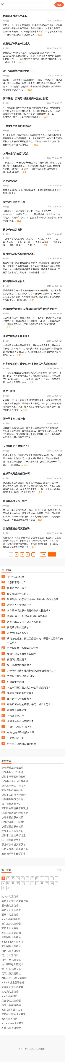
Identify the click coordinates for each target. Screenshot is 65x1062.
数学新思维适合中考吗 (15, 16)
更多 (59, 870)
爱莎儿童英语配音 (11, 1028)
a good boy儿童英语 (12, 941)
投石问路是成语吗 (16, 659)
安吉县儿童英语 (10, 955)
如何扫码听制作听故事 (14, 853)
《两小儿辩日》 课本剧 (19, 727)
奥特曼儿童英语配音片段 (15, 901)
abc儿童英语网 (10, 1018)
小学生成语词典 (15, 577)
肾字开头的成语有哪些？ (20, 721)
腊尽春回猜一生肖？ (18, 593)
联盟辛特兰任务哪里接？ (16, 336)
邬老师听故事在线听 (12, 767)
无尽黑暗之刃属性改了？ (16, 446)
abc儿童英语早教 (11, 919)
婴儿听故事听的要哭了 (14, 844)
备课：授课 (9, 391)
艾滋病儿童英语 (10, 991)
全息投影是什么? (16, 582)
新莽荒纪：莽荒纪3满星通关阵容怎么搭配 (25, 98)
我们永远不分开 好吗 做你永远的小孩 (27, 616)
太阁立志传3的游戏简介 (16, 153)
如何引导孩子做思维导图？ (21, 654)
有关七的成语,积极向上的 (20, 732)
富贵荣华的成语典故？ (19, 627)
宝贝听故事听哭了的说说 (15, 808)
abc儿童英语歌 (10, 996)
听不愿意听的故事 (11, 840)
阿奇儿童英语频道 (11, 951)
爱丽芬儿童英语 (10, 914)
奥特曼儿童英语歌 (11, 910)
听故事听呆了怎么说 (12, 772)
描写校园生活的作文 (14, 281)
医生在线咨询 (10, 181)
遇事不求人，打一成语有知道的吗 (25, 622)
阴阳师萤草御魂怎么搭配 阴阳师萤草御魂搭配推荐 (30, 308)
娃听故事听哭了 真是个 (14, 785)
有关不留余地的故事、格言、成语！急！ (29, 704)
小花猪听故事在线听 (12, 826)
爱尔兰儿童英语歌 (11, 932)
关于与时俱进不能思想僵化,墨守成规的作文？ (31, 670)
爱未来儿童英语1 (11, 905)
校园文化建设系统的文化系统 (18, 254)
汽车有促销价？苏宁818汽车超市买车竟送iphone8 (30, 363)
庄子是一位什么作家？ (19, 698)
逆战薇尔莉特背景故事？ (20, 693)
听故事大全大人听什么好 (15, 781)
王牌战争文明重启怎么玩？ (17, 126)
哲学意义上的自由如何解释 (21, 743)
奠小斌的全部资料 (12, 229)
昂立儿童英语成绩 (11, 1005)
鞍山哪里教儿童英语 (12, 964)
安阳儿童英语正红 (11, 973)
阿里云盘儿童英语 (11, 960)
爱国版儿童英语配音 (12, 987)
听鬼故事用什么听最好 (14, 822)
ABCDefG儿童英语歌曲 (14, 978)
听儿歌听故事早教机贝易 (15, 813)
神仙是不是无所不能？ (15, 501)
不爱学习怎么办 (15, 738)
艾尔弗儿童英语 (10, 896)
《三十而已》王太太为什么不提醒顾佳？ (29, 687)
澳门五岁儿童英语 (11, 923)
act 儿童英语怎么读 (12, 1009)
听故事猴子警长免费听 (14, 776)
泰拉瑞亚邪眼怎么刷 (14, 202)
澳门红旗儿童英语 (11, 969)
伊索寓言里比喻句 (16, 710)
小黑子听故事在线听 (12, 817)
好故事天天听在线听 (12, 831)
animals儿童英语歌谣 (13, 982)
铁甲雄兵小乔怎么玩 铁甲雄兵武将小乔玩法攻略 (32, 599)
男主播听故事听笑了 (12, 804)
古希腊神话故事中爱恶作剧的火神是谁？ (29, 610)
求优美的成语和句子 (18, 633)
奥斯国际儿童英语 (11, 937)
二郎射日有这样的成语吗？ (21, 676)
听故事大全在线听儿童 (14, 835)
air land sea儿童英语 (13, 1023)
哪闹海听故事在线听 (12, 790)
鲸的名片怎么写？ (16, 588)
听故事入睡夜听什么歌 (14, 794)
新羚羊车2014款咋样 (14, 418)
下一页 (52, 554)
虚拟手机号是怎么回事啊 (16, 473)
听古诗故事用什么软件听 (15, 849)
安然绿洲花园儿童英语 (14, 1014)
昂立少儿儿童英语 (11, 1000)
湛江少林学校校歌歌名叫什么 (18, 71)
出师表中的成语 (15, 682)
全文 (40, 35)
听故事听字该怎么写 (12, 799)
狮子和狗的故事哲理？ (19, 665)
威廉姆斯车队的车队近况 (16, 43)
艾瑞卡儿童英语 (10, 928)
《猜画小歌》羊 (15, 715)
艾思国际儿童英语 (11, 946)
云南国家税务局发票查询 (16, 528)
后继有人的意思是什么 (19, 605)
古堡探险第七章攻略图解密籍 (23, 648)
